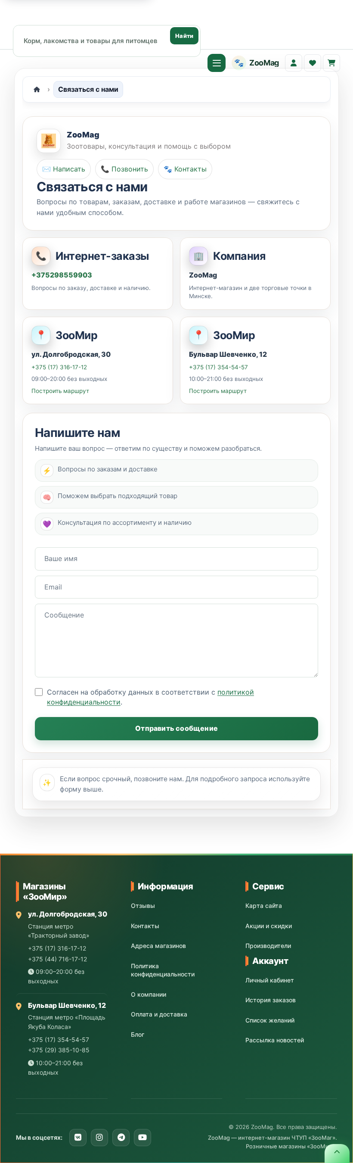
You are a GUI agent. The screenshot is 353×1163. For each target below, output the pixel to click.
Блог (137, 1034)
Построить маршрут (60, 390)
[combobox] (106, 40)
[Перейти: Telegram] (121, 1137)
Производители (268, 945)
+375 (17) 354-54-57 (218, 366)
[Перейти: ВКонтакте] (78, 1137)
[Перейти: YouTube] (142, 1137)
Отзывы (143, 905)
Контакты (145, 925)
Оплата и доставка (159, 1014)
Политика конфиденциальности (163, 970)
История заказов (270, 1000)
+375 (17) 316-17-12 (59, 366)
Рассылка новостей (274, 1040)
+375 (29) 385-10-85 (59, 1050)
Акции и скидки (268, 925)
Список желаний (269, 1020)
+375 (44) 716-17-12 (57, 959)
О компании (148, 994)
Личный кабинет (269, 980)
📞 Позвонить (124, 169)
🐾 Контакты (185, 169)
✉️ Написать (63, 169)
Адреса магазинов (158, 945)
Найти (184, 35)
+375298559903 (61, 275)
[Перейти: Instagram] (99, 1137)
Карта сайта (263, 905)
